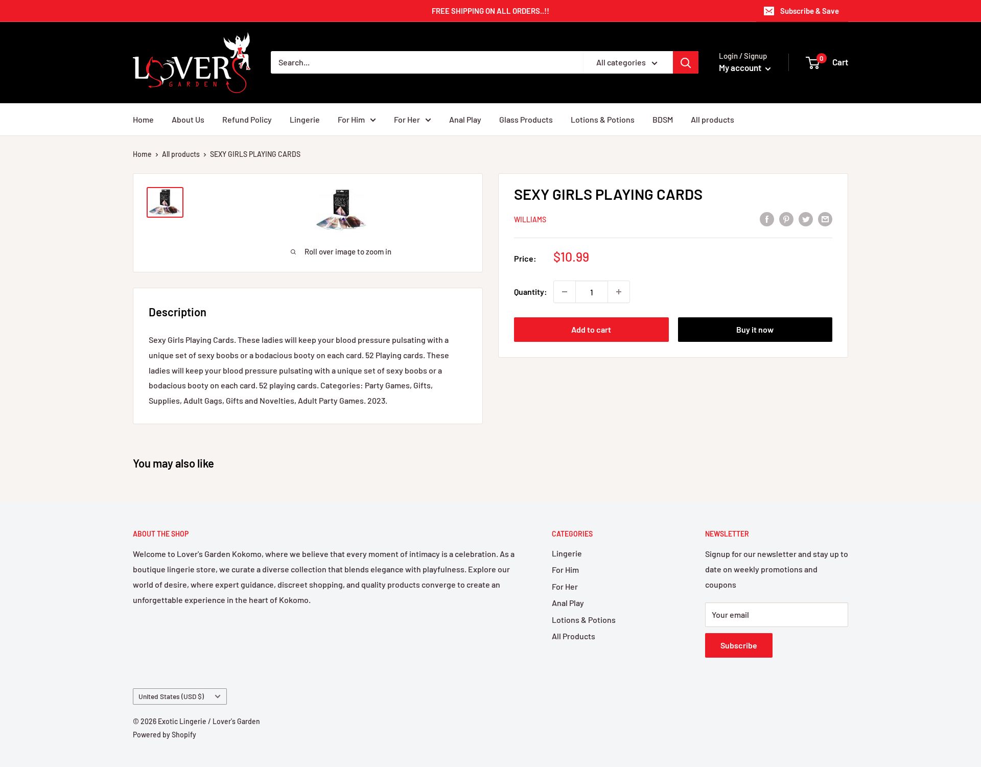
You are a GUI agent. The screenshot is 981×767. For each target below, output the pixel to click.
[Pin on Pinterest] (786, 218)
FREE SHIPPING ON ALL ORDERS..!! (490, 10)
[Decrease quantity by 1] (564, 292)
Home (143, 119)
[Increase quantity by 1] (618, 292)
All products (712, 119)
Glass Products (526, 119)
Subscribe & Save (809, 10)
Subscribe (738, 645)
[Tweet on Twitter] (806, 218)
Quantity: (530, 291)
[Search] (685, 62)
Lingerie (305, 119)
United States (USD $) (171, 696)
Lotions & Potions (603, 119)
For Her (407, 119)
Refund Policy (247, 119)
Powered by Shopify (164, 734)
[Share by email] (825, 218)
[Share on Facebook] (767, 218)
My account (741, 67)
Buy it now (755, 329)
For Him (351, 119)
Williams (530, 219)
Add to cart (591, 329)
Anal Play (465, 119)
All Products (573, 636)
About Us (188, 119)
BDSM (662, 119)
